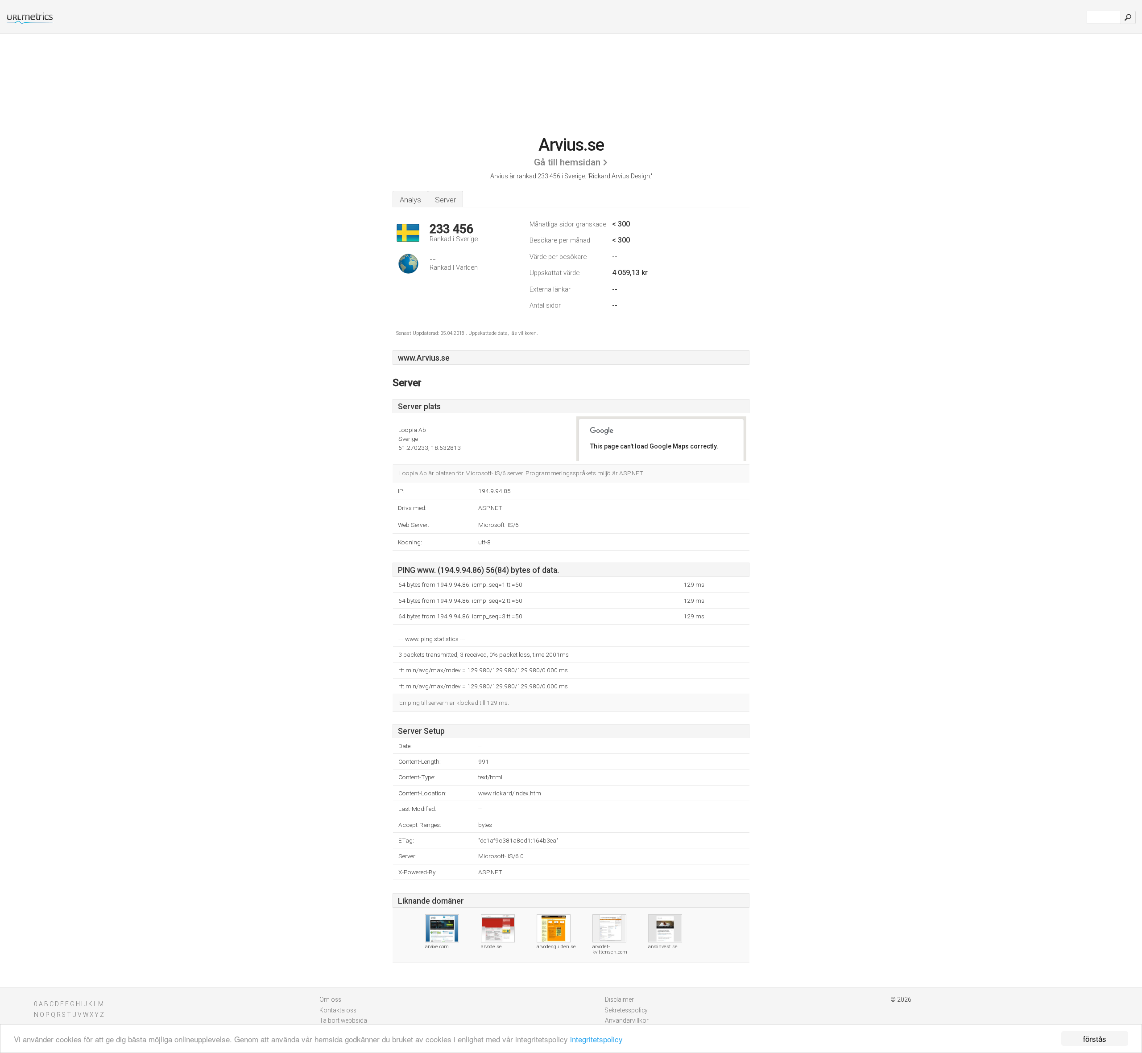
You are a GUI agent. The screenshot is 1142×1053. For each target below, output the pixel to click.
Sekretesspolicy (626, 1010)
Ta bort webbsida (343, 1020)
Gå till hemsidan (567, 162)
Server (445, 199)
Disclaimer (619, 999)
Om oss (330, 999)
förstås (1094, 1038)
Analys (410, 199)
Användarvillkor (627, 1020)
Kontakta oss (337, 1010)
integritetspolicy (596, 1039)
